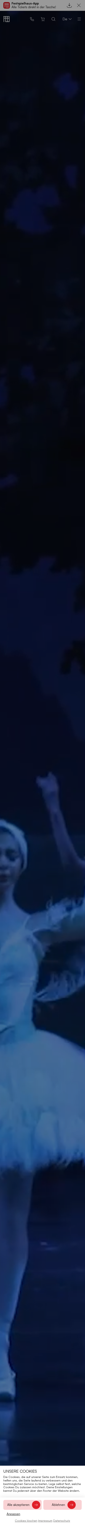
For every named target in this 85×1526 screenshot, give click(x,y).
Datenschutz (61, 1520)
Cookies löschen (26, 1520)
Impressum (45, 1520)
